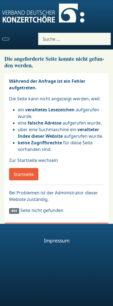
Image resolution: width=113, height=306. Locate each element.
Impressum (56, 240)
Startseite (24, 174)
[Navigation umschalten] (5, 39)
